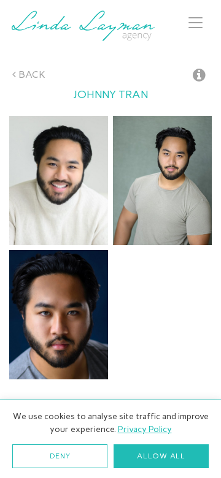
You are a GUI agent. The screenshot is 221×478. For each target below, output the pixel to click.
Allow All (161, 456)
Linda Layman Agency (83, 25)
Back (30, 74)
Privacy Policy (145, 429)
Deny (60, 456)
